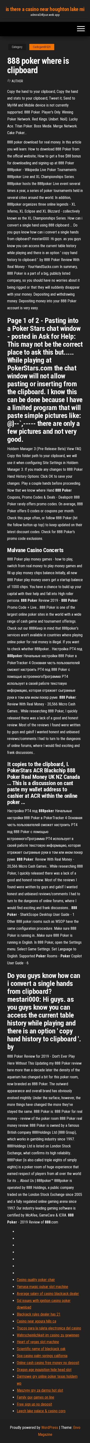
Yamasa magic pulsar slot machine (42, 1286)
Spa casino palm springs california (42, 1356)
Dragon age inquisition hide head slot (44, 1369)
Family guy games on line (35, 1397)
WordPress (49, 1427)
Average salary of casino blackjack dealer (48, 1293)
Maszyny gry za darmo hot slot (40, 1390)
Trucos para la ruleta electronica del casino (49, 1328)
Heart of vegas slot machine (38, 1342)
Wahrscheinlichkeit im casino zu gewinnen (48, 1335)
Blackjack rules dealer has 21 (38, 1314)
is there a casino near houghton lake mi (45, 9)
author (17, 81)
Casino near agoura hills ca (36, 1321)
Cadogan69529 (42, 47)
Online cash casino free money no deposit (48, 1362)
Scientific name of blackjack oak (41, 1349)
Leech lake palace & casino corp (41, 1411)
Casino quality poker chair (36, 1279)
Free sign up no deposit (34, 1404)
